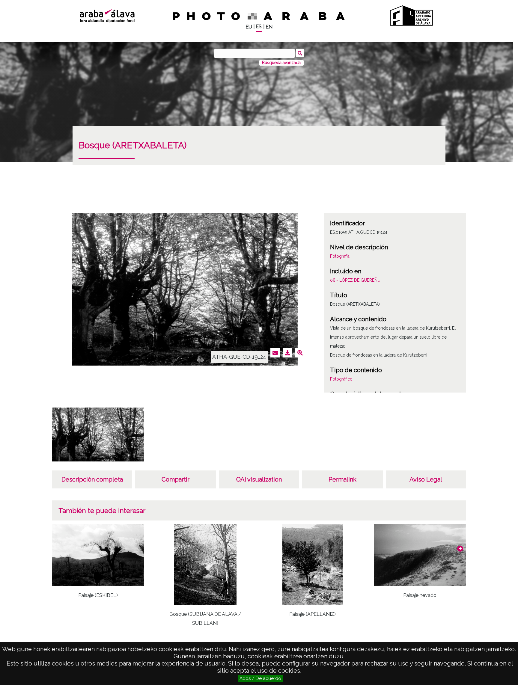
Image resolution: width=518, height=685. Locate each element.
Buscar (300, 53)
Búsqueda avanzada (281, 62)
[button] (460, 549)
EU (249, 27)
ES (259, 26)
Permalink (342, 479)
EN (269, 27)
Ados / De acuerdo (260, 678)
